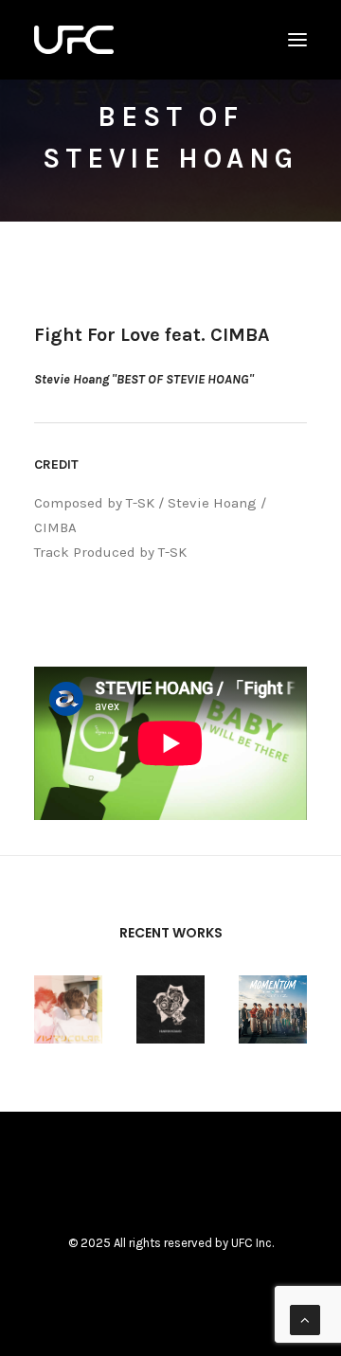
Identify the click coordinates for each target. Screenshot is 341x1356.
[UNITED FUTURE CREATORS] (74, 40)
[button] (297, 40)
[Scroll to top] (305, 1319)
